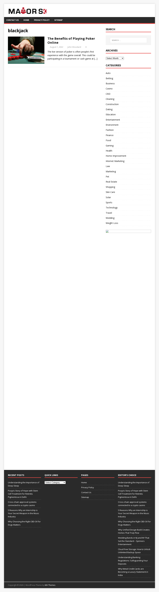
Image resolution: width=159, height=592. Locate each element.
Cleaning (110, 98)
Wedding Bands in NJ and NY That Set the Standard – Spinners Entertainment (133, 541)
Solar (108, 197)
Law (108, 166)
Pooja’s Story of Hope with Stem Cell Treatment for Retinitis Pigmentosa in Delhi (23, 494)
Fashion (110, 129)
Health (109, 150)
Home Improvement (116, 155)
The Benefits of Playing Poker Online (71, 40)
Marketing (111, 171)
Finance (110, 135)
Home (26, 20)
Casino (109, 88)
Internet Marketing (115, 161)
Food (108, 140)
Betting (109, 78)
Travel (109, 212)
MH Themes (50, 585)
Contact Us (12, 20)
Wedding (110, 217)
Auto (108, 73)
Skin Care (110, 192)
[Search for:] (128, 40)
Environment (112, 124)
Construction (112, 104)
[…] (95, 58)
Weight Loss (112, 223)
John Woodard (74, 47)
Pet (107, 176)
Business (110, 83)
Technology (112, 207)
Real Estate (111, 181)
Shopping (110, 186)
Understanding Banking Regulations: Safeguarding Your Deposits (133, 560)
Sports (109, 202)
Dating (109, 109)
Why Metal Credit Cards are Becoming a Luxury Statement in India (133, 572)
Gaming (110, 145)
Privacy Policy (42, 20)
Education (111, 114)
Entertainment (113, 119)
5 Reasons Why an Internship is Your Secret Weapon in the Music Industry (23, 513)
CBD (108, 93)
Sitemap (58, 20)
